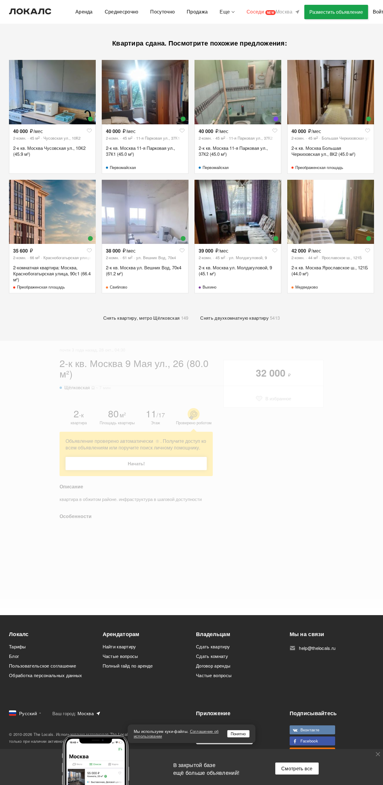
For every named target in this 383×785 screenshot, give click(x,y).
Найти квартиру (119, 646)
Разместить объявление (336, 11)
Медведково (306, 287)
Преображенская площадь (319, 167)
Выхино (209, 287)
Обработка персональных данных (45, 675)
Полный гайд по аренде (128, 665)
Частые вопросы (120, 656)
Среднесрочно (122, 11)
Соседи (260, 11)
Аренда (84, 11)
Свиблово (118, 287)
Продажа (197, 11)
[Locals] (30, 11)
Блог (14, 656)
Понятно (238, 733)
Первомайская (123, 167)
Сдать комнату (212, 656)
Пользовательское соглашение (42, 665)
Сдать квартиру (213, 646)
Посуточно (162, 11)
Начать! (136, 463)
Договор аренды (213, 665)
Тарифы (17, 646)
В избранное (278, 398)
